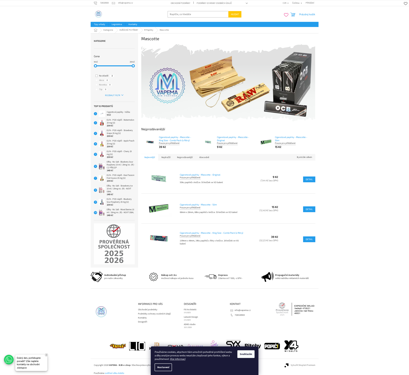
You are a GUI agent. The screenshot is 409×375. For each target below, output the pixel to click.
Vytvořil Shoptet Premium (303, 365)
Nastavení (163, 367)
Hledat (235, 14)
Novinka (104, 84)
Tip (102, 89)
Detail (309, 179)
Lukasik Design (191, 317)
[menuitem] (99, 24)
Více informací (177, 359)
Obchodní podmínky (180, 3)
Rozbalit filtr (112, 95)
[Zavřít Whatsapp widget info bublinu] (46, 355)
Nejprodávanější (185, 157)
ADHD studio (190, 324)
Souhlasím (246, 354)
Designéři (142, 321)
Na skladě (106, 75)
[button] (9, 359)
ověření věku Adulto (114, 373)
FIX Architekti (190, 309)
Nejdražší (166, 157)
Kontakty (142, 317)
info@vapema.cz (243, 310)
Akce (103, 80)
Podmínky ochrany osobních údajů (214, 3)
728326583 (240, 315)
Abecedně (204, 157)
